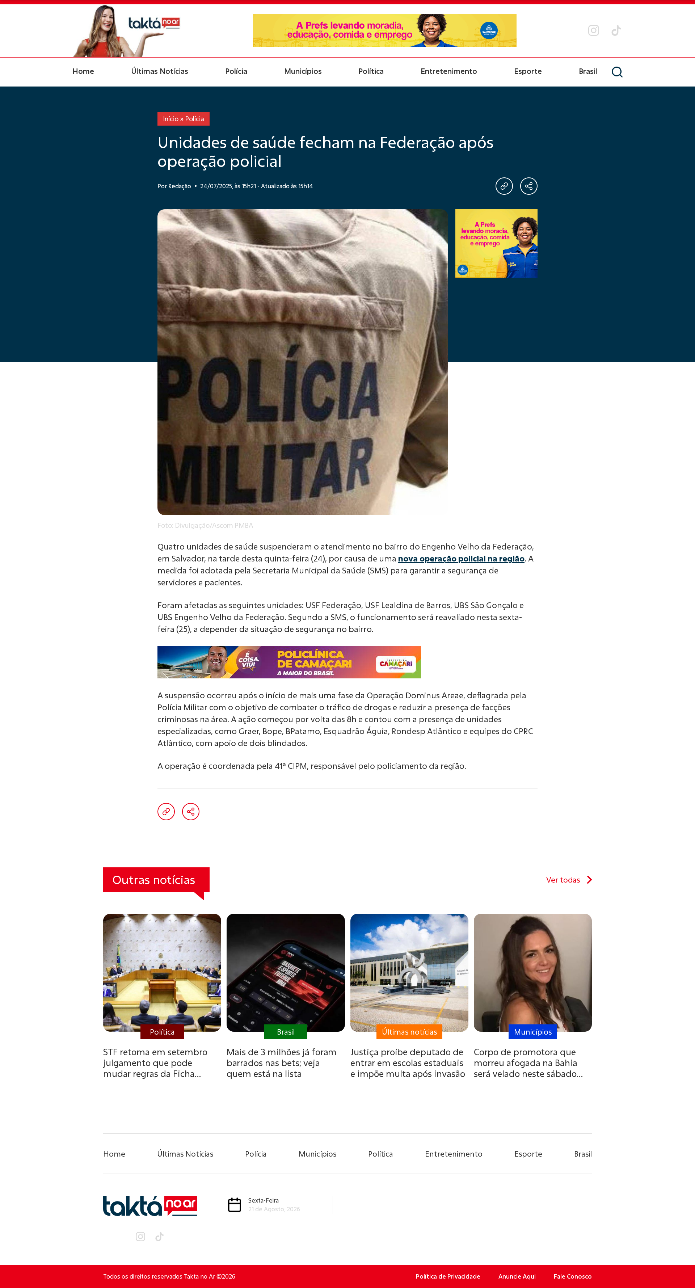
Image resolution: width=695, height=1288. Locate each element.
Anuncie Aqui (517, 1276)
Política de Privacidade (448, 1276)
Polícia (236, 71)
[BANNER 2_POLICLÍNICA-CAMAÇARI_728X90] (347, 662)
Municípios (303, 71)
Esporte (528, 71)
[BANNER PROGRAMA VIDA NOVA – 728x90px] (385, 30)
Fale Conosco (573, 1276)
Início (170, 118)
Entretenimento (449, 71)
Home (83, 71)
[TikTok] (616, 30)
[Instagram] (593, 30)
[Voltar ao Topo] (677, 1263)
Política (371, 71)
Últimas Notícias (159, 71)
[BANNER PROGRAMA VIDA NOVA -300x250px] (496, 243)
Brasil (588, 71)
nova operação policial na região (461, 558)
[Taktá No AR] (126, 30)
